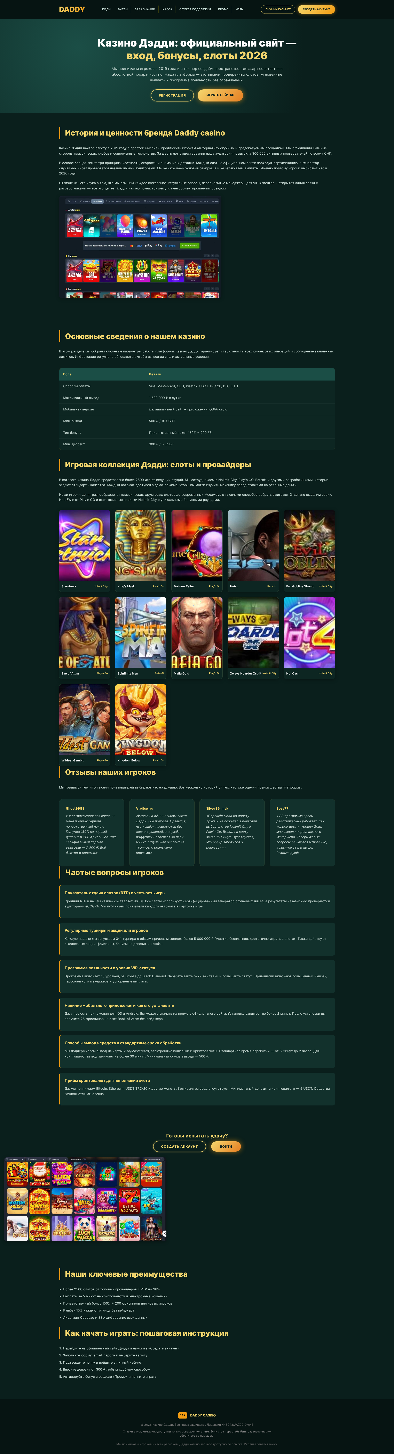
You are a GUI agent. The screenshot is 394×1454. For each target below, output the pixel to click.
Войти (226, 1146)
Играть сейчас (220, 95)
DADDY (72, 9)
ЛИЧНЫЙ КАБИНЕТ (278, 9)
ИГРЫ (240, 9)
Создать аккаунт (179, 1146)
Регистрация (172, 95)
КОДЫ (106, 9)
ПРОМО (223, 9)
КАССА (167, 9)
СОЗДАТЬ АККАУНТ (316, 9)
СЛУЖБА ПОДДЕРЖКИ (195, 9)
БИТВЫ (123, 9)
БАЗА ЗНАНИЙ (145, 9)
